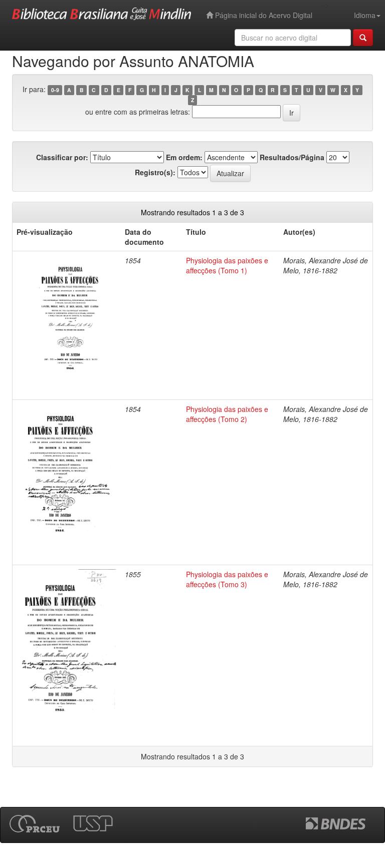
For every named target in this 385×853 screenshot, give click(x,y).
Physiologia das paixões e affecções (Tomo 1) (227, 265)
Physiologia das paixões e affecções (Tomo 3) (227, 579)
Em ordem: (184, 157)
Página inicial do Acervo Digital (262, 15)
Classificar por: (62, 157)
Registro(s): (155, 172)
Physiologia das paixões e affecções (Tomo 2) (227, 414)
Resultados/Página (292, 157)
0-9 (55, 90)
